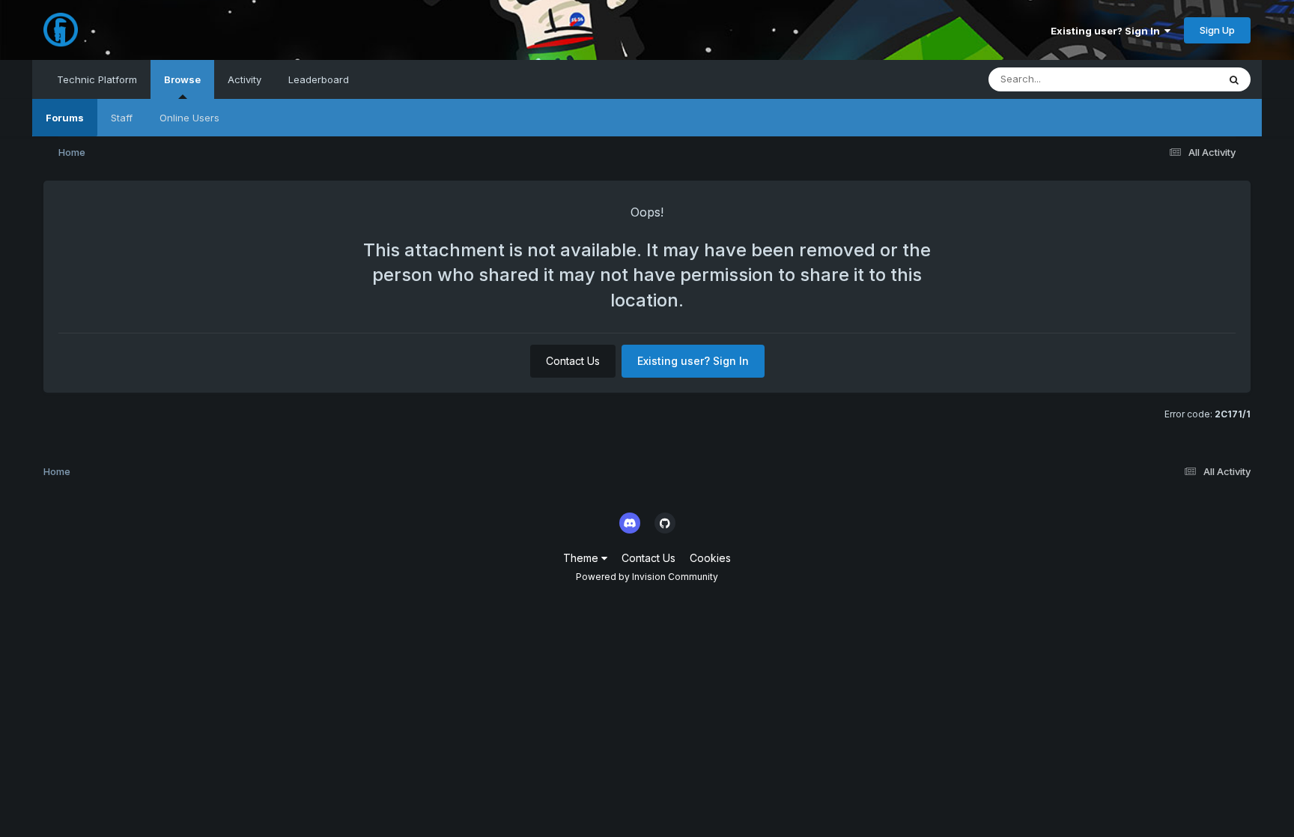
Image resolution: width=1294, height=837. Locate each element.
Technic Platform (97, 79)
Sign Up (1217, 30)
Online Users (189, 118)
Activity (244, 79)
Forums (65, 118)
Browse (182, 79)
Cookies (710, 558)
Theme (582, 558)
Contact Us (573, 360)
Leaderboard (318, 79)
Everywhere (1171, 79)
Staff (122, 118)
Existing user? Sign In (1107, 31)
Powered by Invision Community (647, 576)
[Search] (1234, 79)
